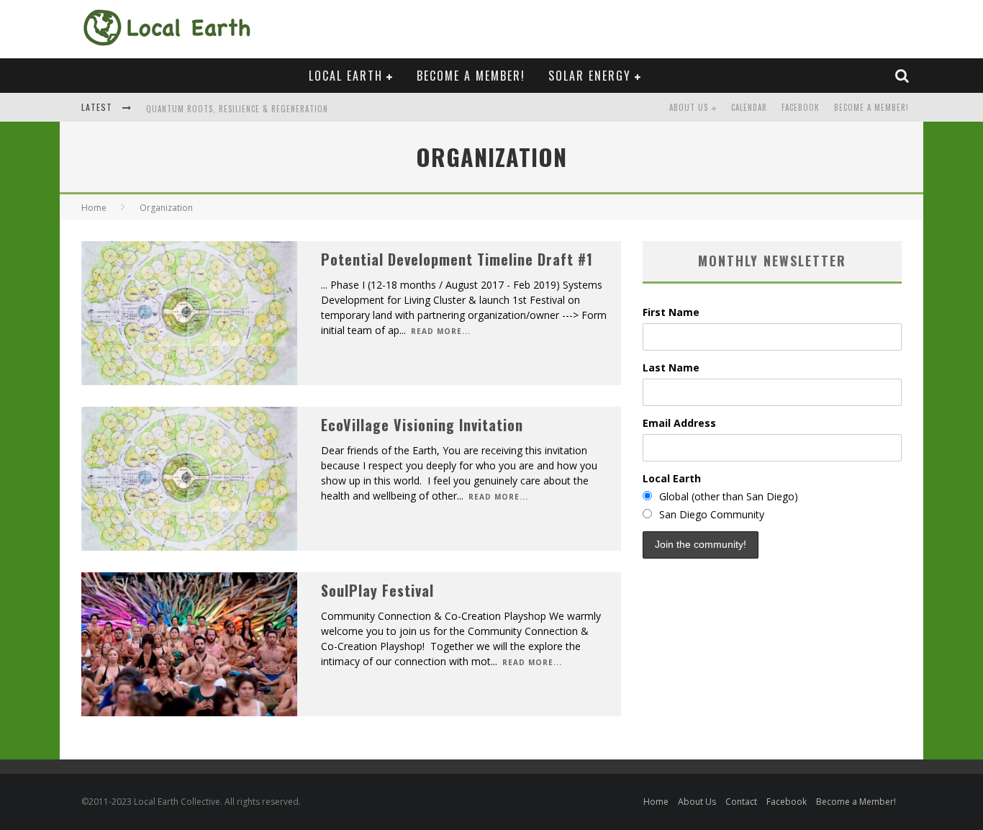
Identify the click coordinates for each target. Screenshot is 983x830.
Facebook (801, 107)
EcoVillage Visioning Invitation (422, 425)
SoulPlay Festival (377, 590)
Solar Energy (589, 75)
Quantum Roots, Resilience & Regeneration (237, 108)
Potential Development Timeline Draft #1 (457, 259)
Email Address (679, 423)
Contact (741, 801)
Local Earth (346, 75)
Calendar (749, 107)
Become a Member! (471, 75)
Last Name (671, 367)
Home (94, 208)
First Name (671, 312)
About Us (688, 107)
